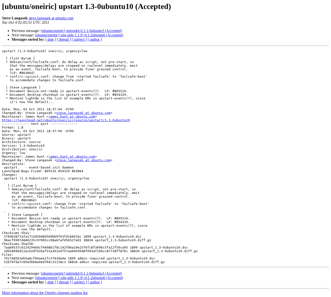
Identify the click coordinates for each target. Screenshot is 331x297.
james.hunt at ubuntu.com (71, 116)
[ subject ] (79, 39)
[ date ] (50, 39)
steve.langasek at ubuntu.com (51, 18)
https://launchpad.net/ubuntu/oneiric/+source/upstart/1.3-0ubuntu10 (66, 120)
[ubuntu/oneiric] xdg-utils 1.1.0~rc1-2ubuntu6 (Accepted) (79, 35)
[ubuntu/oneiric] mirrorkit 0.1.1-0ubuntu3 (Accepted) (81, 31)
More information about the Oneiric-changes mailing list (44, 293)
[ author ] (95, 39)
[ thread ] (64, 39)
